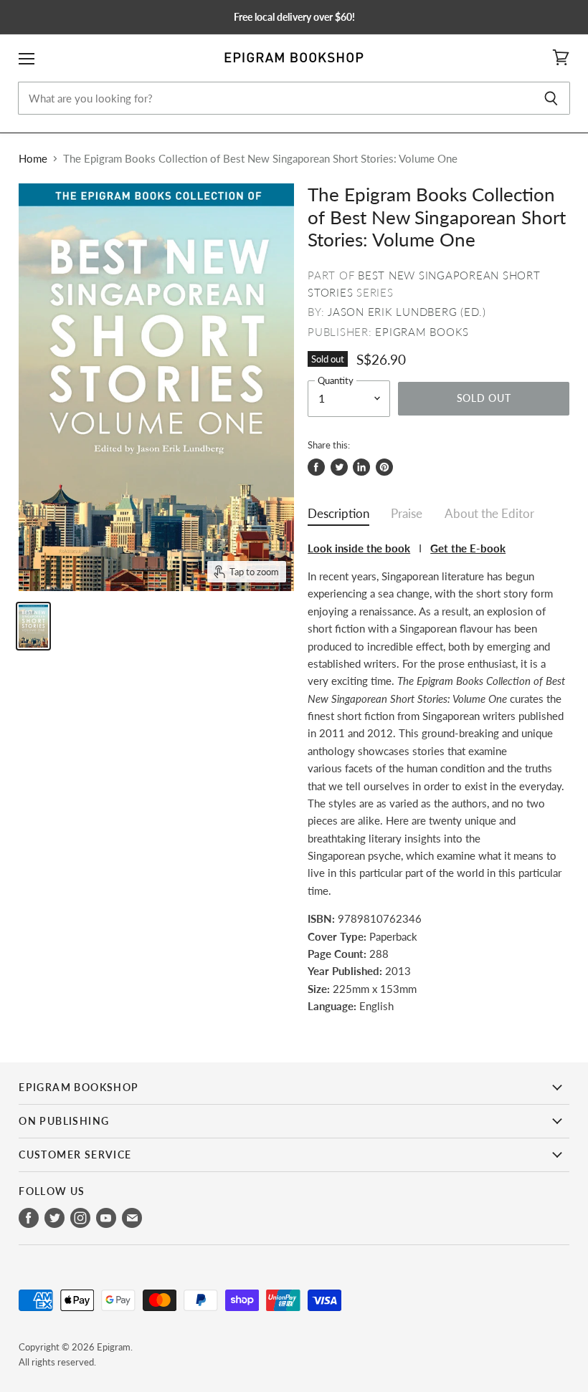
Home (33, 159)
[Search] (551, 98)
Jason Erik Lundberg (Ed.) (407, 311)
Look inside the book (359, 548)
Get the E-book (468, 548)
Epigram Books (422, 331)
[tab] (338, 517)
